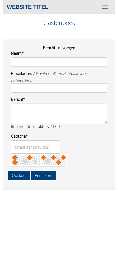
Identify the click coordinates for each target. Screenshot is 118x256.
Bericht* (18, 99)
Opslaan (19, 175)
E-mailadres (21, 73)
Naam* (17, 53)
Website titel (27, 7)
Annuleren (43, 175)
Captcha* (19, 136)
